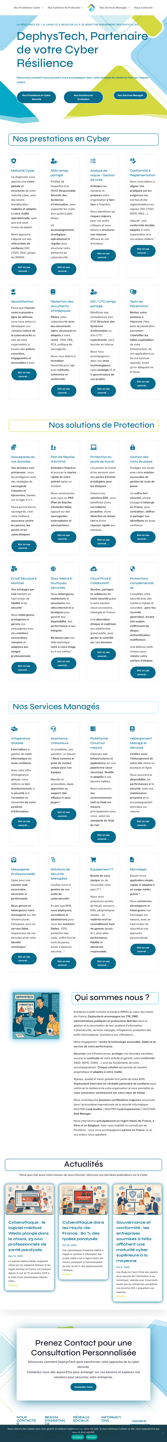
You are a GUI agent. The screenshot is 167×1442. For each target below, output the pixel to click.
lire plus (12, 1285)
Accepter (78, 1437)
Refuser (91, 1437)
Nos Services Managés (113, 8)
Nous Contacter (143, 8)
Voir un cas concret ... (24, 269)
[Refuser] (163, 1433)
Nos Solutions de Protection (64, 8)
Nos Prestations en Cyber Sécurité (36, 97)
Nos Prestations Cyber (27, 8)
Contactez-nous (83, 1387)
